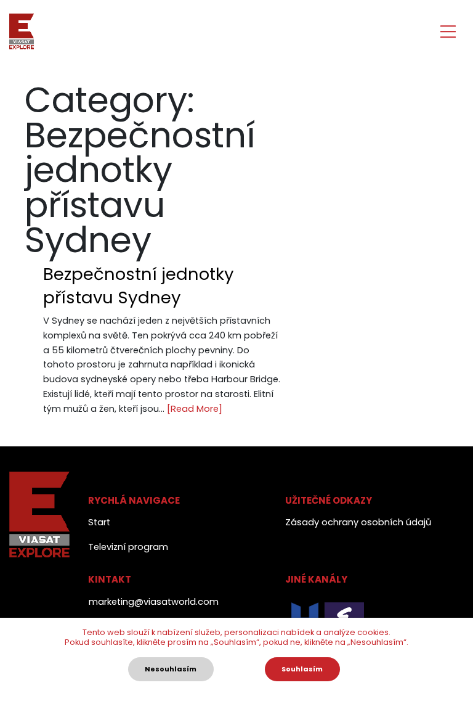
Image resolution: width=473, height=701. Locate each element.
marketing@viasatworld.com (154, 602)
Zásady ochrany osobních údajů (358, 522)
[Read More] (194, 409)
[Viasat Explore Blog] (21, 31)
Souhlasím (302, 669)
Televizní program (128, 547)
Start (99, 522)
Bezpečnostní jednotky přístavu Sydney (138, 285)
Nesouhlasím (170, 669)
